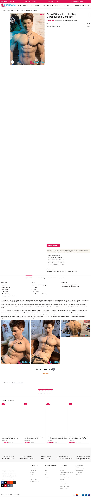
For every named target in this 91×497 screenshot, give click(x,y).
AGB (61, 467)
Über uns (62, 479)
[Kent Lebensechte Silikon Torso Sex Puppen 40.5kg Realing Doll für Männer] (34, 419)
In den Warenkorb (53, 245)
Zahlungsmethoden (64, 481)
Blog (46, 472)
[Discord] (11, 485)
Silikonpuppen (68, 271)
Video (46, 474)
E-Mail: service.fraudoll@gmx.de (9, 475)
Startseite (3, 10)
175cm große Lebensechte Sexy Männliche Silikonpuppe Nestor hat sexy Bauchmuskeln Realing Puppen (57, 438)
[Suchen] (85, 5)
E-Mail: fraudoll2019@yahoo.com (9, 477)
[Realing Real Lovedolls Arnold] (45, 342)
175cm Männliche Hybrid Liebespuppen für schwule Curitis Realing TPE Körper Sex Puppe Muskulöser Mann (78, 438)
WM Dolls (32, 477)
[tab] (29, 277)
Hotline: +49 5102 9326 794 (8, 471)
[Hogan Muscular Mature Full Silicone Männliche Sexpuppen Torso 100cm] (12, 419)
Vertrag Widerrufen (64, 474)
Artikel (46, 467)
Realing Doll (9, 10)
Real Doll (32, 474)
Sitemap (47, 477)
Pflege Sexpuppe (79, 470)
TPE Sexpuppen (33, 479)
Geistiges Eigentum (64, 488)
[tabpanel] (45, 391)
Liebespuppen (33, 467)
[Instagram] (14, 482)
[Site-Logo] (8, 5)
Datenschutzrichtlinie (64, 486)
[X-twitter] (5, 482)
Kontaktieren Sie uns (64, 477)
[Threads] (2, 485)
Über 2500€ (74, 271)
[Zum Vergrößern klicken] (12, 62)
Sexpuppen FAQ (78, 472)
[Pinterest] (5, 485)
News (46, 470)
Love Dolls (32, 472)
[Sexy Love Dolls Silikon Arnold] (15, 342)
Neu (63, 271)
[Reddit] (11, 482)
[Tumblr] (8, 485)
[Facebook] (2, 482)
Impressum (62, 470)
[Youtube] (8, 482)
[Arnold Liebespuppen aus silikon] (75, 328)
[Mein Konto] (88, 5)
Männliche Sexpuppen (57, 271)
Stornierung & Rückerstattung (66, 472)
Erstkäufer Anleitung (79, 467)
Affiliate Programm (79, 474)
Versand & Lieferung (64, 484)
